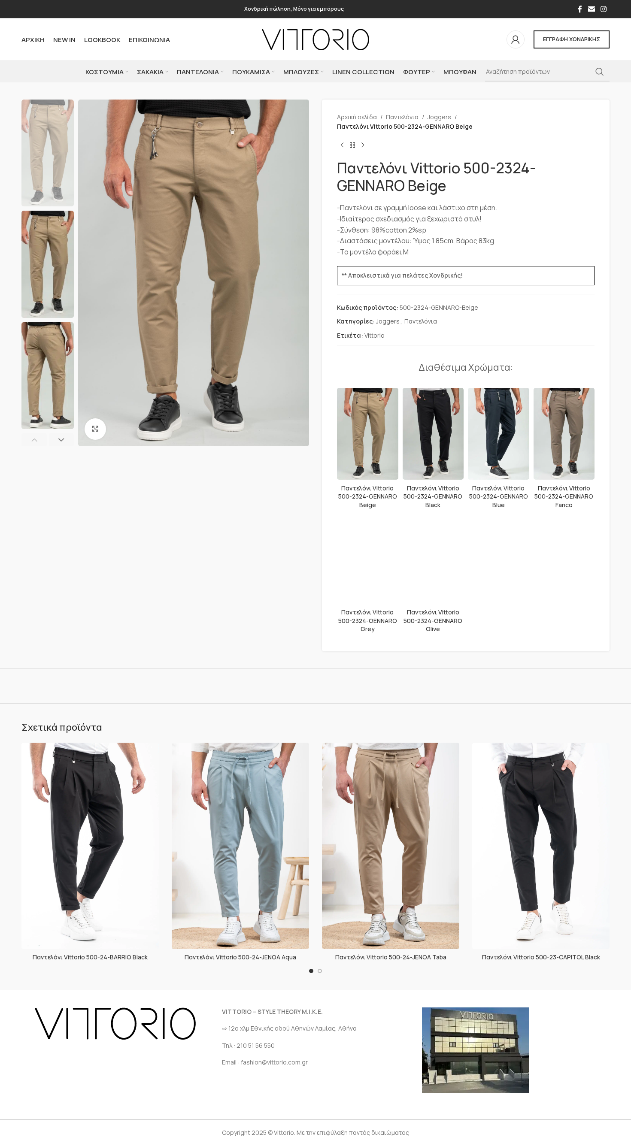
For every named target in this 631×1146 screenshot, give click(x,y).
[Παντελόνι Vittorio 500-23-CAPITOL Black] (541, 846)
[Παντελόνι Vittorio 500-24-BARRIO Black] (90, 846)
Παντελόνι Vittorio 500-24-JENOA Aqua (240, 957)
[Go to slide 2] (320, 971)
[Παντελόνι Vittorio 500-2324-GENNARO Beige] (367, 434)
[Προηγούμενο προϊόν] (342, 145)
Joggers (439, 117)
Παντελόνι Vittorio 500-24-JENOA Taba (390, 957)
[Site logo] (315, 39)
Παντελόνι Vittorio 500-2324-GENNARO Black (432, 496)
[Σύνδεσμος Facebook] (580, 9)
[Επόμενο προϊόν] (363, 145)
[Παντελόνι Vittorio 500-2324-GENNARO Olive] (433, 558)
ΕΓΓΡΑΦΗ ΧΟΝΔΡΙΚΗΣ (571, 39)
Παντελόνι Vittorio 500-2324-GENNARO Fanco (563, 496)
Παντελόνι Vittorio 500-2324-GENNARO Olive (432, 620)
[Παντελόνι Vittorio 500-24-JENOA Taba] (390, 846)
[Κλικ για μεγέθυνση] (95, 429)
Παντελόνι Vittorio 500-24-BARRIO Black (90, 957)
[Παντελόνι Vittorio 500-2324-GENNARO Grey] (367, 558)
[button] (34, 439)
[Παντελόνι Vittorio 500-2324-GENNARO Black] (433, 434)
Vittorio (374, 335)
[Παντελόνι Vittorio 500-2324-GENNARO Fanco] (564, 434)
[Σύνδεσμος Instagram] (604, 9)
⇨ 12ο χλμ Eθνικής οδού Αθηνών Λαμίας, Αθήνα (289, 1028)
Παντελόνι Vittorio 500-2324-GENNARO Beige (367, 496)
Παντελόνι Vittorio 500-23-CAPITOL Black (541, 957)
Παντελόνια (402, 117)
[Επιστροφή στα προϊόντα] (352, 145)
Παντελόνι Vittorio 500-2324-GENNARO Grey (367, 620)
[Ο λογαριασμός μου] (515, 39)
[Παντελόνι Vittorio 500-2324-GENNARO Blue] (498, 434)
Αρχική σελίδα (357, 117)
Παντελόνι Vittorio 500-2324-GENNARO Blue (498, 496)
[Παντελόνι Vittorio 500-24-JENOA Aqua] (240, 846)
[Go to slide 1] (311, 971)
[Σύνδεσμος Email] (591, 9)
